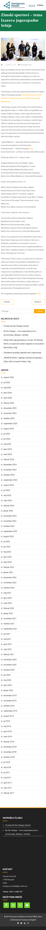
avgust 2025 (9, 429)
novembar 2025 (10, 413)
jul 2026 (7, 382)
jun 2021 (7, 634)
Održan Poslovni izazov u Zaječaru (39, 302)
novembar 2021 (10, 618)
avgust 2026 (9, 377)
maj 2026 (7, 388)
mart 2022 (8, 603)
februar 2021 (9, 654)
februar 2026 (9, 403)
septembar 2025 (10, 423)
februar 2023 (9, 567)
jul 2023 (7, 541)
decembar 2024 (10, 464)
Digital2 (33, 920)
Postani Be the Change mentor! (16, 326)
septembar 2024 (10, 480)
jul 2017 (7, 772)
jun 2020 (7, 675)
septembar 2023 (10, 531)
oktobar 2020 (9, 670)
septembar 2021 (10, 629)
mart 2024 (8, 500)
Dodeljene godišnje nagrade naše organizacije (22, 353)
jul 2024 (7, 490)
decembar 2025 (10, 408)
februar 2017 (9, 793)
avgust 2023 (9, 536)
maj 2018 (7, 767)
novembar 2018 (10, 752)
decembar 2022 (10, 577)
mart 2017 (8, 788)
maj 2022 (7, 593)
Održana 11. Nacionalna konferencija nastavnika (9, 302)
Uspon (31, 149)
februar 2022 (9, 608)
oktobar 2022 (9, 588)
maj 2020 (7, 680)
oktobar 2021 (9, 624)
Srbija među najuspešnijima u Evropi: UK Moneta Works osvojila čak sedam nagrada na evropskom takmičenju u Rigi (24, 344)
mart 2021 (8, 649)
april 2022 (8, 598)
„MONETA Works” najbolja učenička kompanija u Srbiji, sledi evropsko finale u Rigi (23, 360)
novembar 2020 (10, 665)
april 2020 (8, 685)
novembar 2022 (10, 583)
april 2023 (8, 557)
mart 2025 (8, 454)
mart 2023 (8, 562)
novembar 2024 (10, 470)
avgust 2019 (9, 716)
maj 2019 (7, 726)
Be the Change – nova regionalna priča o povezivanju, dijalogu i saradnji (20, 333)
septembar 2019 (10, 711)
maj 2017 (7, 778)
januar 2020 (8, 690)
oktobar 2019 (9, 706)
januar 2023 (8, 572)
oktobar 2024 (9, 475)
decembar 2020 (10, 659)
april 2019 (8, 731)
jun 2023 (7, 547)
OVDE (39, 294)
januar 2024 (8, 511)
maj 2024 (7, 495)
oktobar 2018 (9, 757)
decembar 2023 (10, 516)
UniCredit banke (28, 95)
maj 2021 (7, 639)
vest (30, 65)
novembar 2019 (10, 701)
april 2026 (8, 393)
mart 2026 (8, 398)
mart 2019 (8, 736)
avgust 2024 (9, 485)
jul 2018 (7, 762)
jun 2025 (7, 439)
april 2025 (8, 449)
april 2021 (8, 644)
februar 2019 (9, 742)
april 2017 (8, 783)
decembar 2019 (10, 695)
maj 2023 (7, 552)
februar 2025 (9, 459)
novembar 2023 (10, 521)
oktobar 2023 (9, 526)
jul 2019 (7, 721)
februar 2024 (9, 506)
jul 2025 (7, 434)
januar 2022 (8, 613)
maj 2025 (7, 444)
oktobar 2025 (9, 418)
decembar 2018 (10, 747)
